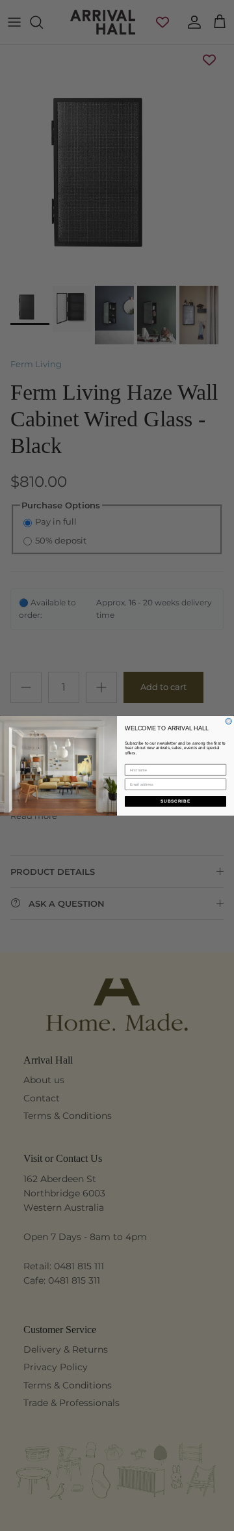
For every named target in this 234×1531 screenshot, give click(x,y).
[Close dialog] (228, 721)
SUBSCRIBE (175, 801)
